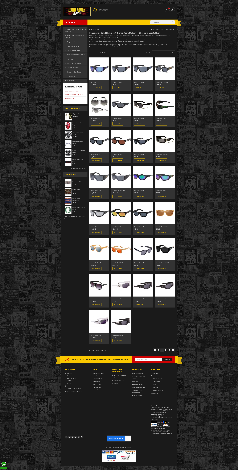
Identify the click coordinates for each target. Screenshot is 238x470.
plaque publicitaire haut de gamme (74, 36)
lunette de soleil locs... (162, 154)
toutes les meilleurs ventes (78, 168)
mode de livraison (138, 373)
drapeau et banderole (73, 72)
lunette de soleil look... (141, 263)
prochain (173, 350)
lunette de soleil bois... (162, 227)
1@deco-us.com (77, 392)
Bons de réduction (158, 390)
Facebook (66, 437)
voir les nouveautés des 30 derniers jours (75, 217)
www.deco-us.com (156, 414)
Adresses (155, 387)
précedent (155, 350)
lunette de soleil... (96, 82)
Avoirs (154, 384)
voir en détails (96, 88)
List (94, 52)
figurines (69, 59)
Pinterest (75, 437)
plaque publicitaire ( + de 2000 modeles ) (76, 30)
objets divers (70, 76)
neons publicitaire (71, 68)
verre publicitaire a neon (74, 63)
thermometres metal (72, 50)
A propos (135, 381)
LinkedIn (82, 437)
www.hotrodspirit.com (158, 416)
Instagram (78, 437)
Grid (91, 52)
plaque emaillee (71, 42)
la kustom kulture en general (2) (74, 94)
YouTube (72, 437)
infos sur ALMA (98, 379)
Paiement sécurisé (138, 384)
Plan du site (97, 384)
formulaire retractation (139, 387)
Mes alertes (154, 393)
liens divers (97, 381)
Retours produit (157, 379)
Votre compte (156, 369)
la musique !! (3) (69, 98)
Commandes (156, 381)
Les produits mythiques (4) (72, 91)
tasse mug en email (72, 46)
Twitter (69, 437)
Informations (70, 369)
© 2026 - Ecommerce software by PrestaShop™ (119, 447)
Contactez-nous (137, 395)
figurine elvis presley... (79, 114)
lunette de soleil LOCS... (163, 82)
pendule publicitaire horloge (75, 55)
